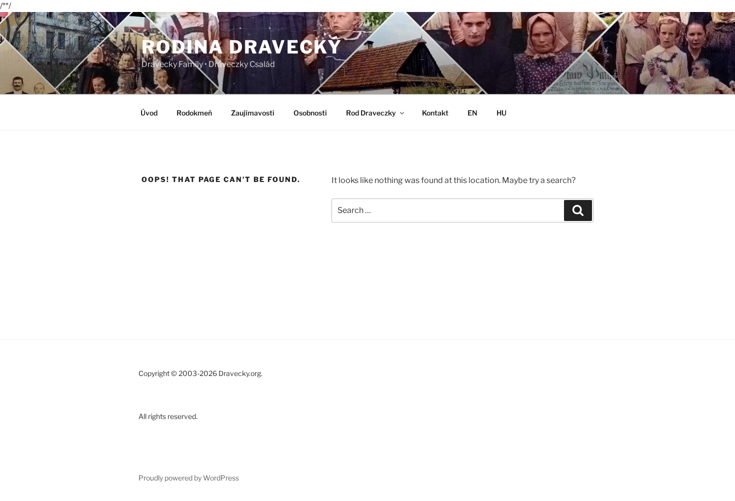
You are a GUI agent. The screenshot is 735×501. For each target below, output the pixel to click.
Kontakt (435, 112)
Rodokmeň (194, 112)
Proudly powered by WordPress (188, 478)
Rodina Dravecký (242, 47)
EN (473, 112)
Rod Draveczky (371, 112)
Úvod (149, 112)
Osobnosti (310, 112)
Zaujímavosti (252, 112)
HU (501, 112)
